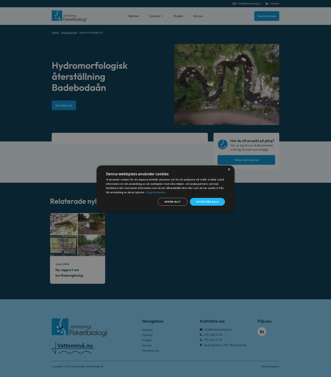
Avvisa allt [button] (172, 201)
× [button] (229, 169)
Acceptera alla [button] (207, 201)
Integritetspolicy (156, 192)
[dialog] (165, 188)
